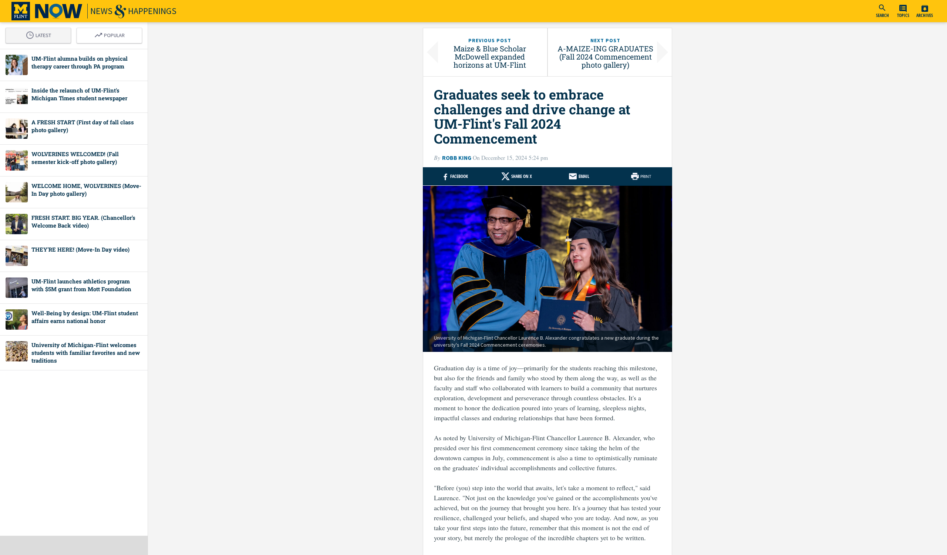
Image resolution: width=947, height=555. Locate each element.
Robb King (456, 157)
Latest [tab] (40, 34)
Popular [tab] (111, 34)
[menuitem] (882, 11)
